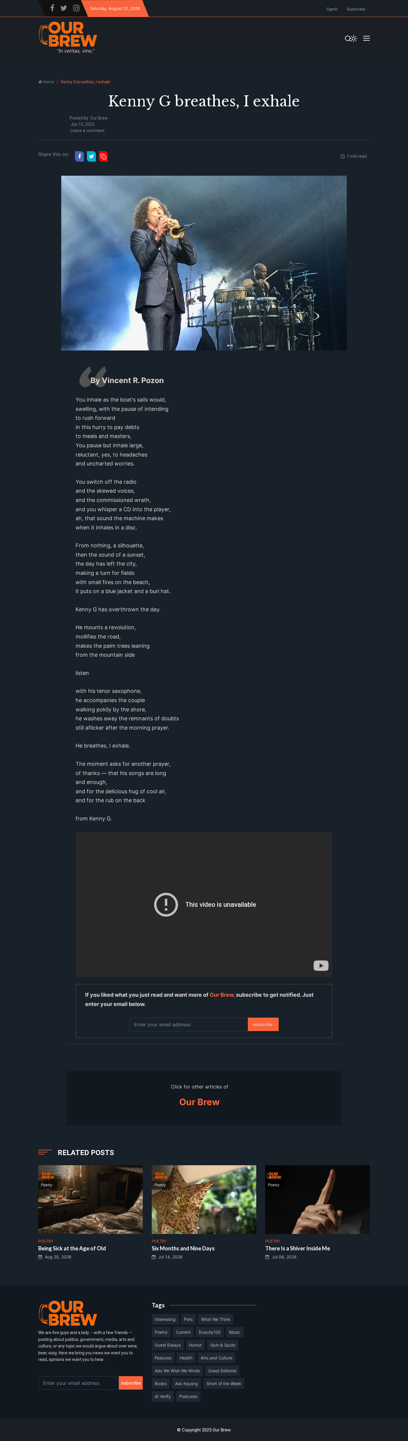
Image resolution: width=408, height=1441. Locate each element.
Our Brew (99, 118)
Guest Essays (168, 1344)
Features (163, 1357)
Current (183, 1332)
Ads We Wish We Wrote (177, 1370)
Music (234, 1332)
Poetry (161, 1332)
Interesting (165, 1319)
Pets (188, 1319)
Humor (195, 1344)
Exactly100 (210, 1332)
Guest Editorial (222, 1370)
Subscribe (356, 9)
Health (186, 1357)
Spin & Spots (222, 1344)
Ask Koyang (186, 1383)
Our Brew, (222, 995)
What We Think (215, 1319)
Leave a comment (87, 130)
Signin (332, 9)
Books (161, 1383)
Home (48, 81)
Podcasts (188, 1396)
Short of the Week (223, 1383)
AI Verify (163, 1396)
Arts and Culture (216, 1357)
